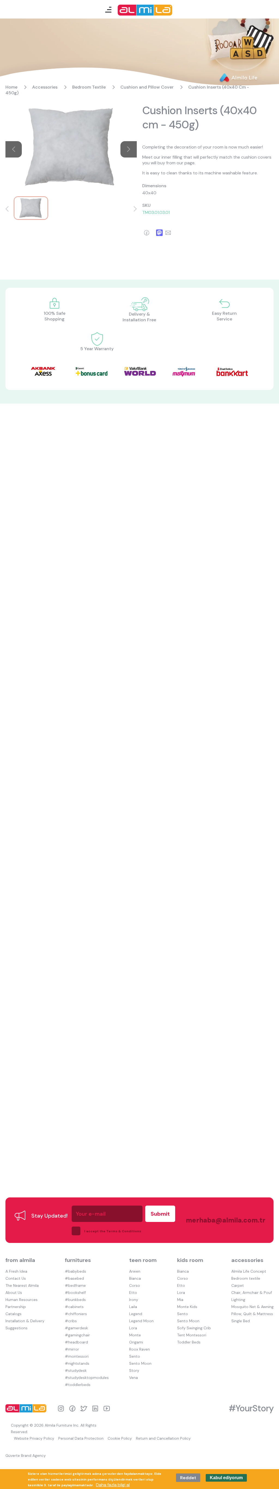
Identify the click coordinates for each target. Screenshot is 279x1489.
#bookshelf (75, 1292)
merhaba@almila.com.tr (220, 1220)
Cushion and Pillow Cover (147, 87)
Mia (180, 1299)
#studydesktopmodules (87, 1377)
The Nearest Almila (22, 1285)
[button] (7, 209)
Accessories (44, 87)
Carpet (237, 1285)
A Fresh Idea (16, 1271)
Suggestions (16, 1327)
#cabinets (74, 1306)
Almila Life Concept (248, 1271)
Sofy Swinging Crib (194, 1327)
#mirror (72, 1349)
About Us (13, 1292)
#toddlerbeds (77, 1384)
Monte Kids (187, 1306)
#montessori (77, 1356)
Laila (133, 1306)
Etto (133, 1292)
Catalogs (13, 1313)
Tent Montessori (191, 1335)
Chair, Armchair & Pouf (251, 1292)
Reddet (188, 1478)
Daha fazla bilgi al (113, 1485)
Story (134, 1370)
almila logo (27, 1408)
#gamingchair (77, 1335)
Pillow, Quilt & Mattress (252, 1313)
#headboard (76, 1342)
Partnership (15, 1306)
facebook (72, 1408)
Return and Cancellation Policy (163, 1438)
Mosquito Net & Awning (252, 1306)
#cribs (71, 1320)
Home (11, 87)
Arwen (134, 1271)
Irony (133, 1299)
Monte (135, 1335)
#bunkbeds (75, 1299)
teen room (143, 1260)
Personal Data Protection (81, 1438)
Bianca (135, 1278)
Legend (135, 1313)
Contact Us (15, 1278)
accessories (247, 1260)
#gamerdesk (76, 1327)
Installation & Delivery (24, 1320)
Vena (133, 1377)
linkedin (95, 1408)
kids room (190, 1260)
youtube (106, 1408)
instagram (61, 1408)
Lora (133, 1327)
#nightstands (77, 1363)
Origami (136, 1342)
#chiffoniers (76, 1313)
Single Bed (240, 1320)
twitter (83, 1408)
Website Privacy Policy (34, 1438)
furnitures (78, 1260)
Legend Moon (141, 1320)
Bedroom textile (245, 1278)
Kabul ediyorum (226, 1477)
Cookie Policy (120, 1438)
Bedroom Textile (89, 87)
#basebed (74, 1278)
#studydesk (76, 1370)
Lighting (238, 1299)
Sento (134, 1356)
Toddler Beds (189, 1342)
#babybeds (75, 1271)
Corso (134, 1285)
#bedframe (75, 1285)
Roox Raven (139, 1349)
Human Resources (21, 1299)
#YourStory (251, 1408)
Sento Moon (140, 1363)
